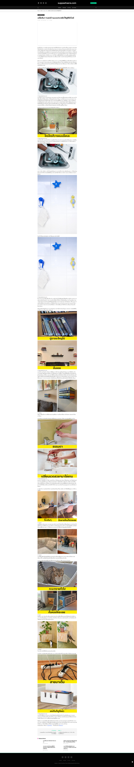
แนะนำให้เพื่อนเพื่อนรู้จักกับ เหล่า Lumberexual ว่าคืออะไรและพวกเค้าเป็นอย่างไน (70, 747)
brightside (49, 725)
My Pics (69, 7)
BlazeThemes (77, 763)
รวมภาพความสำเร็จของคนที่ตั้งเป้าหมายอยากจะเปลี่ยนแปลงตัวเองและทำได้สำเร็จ (49, 747)
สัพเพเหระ (61, 725)
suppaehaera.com (67, 3)
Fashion (64, 7)
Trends (59, 7)
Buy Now (74, 7)
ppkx (39, 20)
